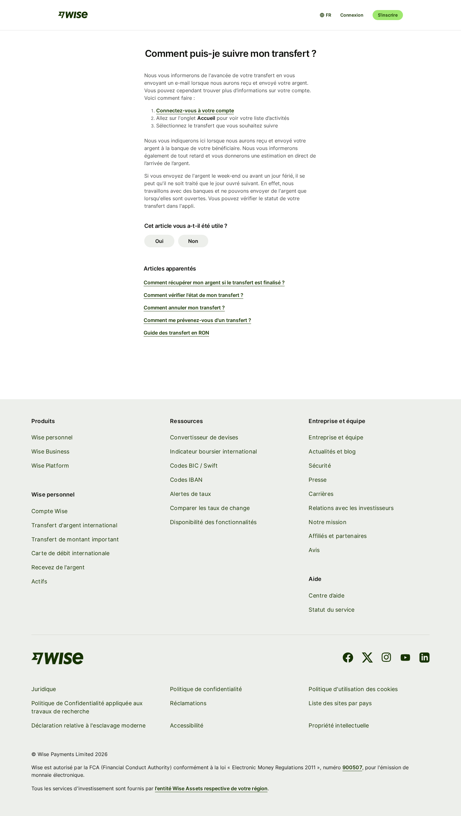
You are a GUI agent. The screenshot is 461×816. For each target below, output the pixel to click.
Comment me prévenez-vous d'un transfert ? (197, 320)
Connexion (351, 15)
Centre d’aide (326, 595)
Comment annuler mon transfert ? (184, 307)
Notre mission (327, 522)
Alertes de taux (190, 494)
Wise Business (50, 451)
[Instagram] (386, 658)
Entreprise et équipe (336, 437)
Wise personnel (52, 437)
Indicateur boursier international (213, 451)
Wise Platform (50, 465)
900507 (352, 767)
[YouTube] (405, 658)
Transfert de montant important (75, 539)
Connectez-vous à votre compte (195, 110)
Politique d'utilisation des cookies (353, 689)
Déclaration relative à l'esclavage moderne (88, 725)
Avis (314, 550)
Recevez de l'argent (58, 567)
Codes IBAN (186, 479)
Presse (317, 479)
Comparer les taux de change (210, 508)
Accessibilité (186, 725)
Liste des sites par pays (340, 703)
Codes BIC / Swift (194, 465)
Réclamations (188, 703)
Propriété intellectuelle (339, 725)
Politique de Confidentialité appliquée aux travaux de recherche (87, 707)
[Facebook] (348, 658)
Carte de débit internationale (70, 553)
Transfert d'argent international (74, 525)
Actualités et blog (332, 451)
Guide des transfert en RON (176, 333)
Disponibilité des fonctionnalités (213, 522)
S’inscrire (388, 15)
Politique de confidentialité (206, 689)
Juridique (43, 689)
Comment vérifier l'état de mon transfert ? (193, 295)
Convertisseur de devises (204, 437)
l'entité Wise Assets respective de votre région (211, 788)
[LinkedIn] (424, 658)
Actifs (39, 581)
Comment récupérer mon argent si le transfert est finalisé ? (214, 282)
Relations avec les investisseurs (351, 508)
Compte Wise (49, 511)
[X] (367, 658)
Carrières (321, 494)
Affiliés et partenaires (338, 536)
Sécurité (320, 465)
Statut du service (331, 609)
